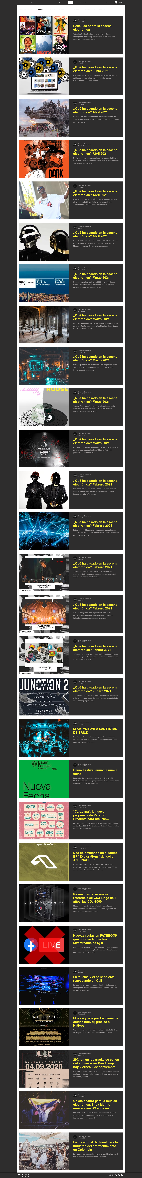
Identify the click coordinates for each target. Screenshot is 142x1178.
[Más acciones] (118, 20)
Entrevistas (75, 9)
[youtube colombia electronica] (122, 1175)
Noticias (40, 9)
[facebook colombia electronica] (119, 1175)
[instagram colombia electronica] (110, 1175)
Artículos (51, 9)
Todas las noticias (26, 9)
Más (101, 9)
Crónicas (62, 9)
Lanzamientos (89, 9)
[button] (120, 10)
